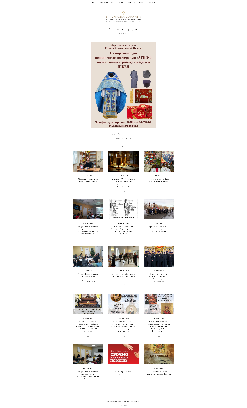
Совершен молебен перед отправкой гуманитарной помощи (123, 276)
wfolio (125, 405)
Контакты (152, 2)
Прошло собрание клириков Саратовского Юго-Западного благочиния (159, 277)
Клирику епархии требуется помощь (123, 372)
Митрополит (104, 2)
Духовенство (131, 2)
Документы (142, 2)
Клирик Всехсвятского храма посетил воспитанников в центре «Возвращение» (88, 375)
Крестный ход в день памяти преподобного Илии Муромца (159, 228)
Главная (94, 2)
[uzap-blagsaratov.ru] (123, 16)
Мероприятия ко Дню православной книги (88, 180)
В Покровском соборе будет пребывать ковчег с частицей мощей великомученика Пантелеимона (159, 326)
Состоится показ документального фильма (159, 372)
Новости (113, 2)
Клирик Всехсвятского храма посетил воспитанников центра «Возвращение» (88, 230)
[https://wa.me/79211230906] (5, 3)
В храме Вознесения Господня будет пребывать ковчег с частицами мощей (123, 230)
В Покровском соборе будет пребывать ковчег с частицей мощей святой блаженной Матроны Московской (123, 326)
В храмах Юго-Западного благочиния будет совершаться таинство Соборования (123, 182)
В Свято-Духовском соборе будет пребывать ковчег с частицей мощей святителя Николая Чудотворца (88, 326)
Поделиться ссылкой (124, 138)
